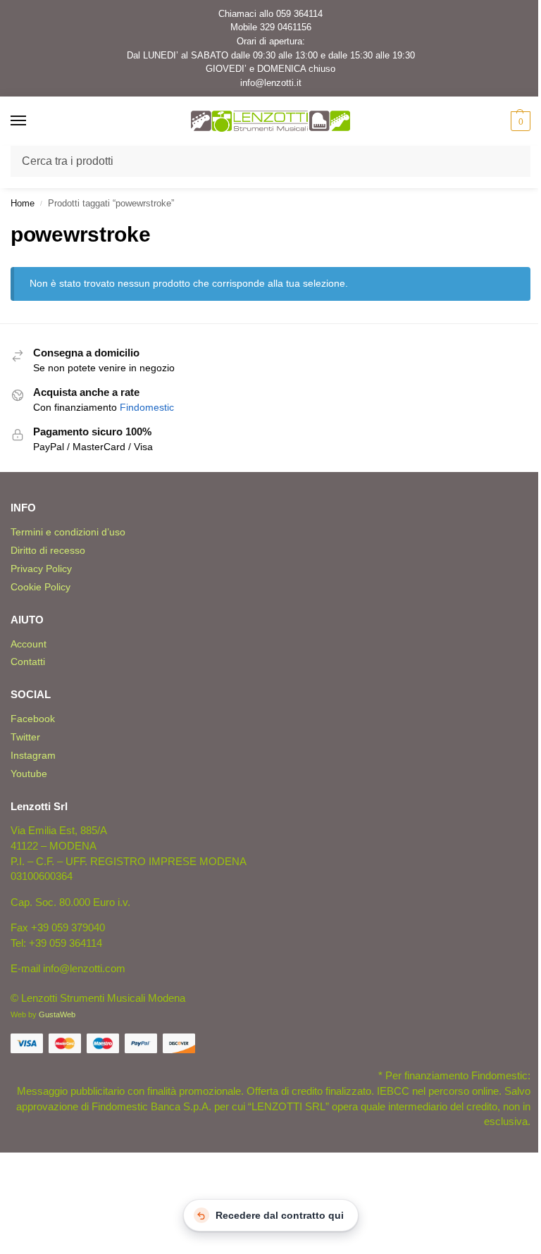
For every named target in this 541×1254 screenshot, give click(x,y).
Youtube (29, 773)
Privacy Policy (41, 568)
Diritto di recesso (48, 550)
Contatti (28, 661)
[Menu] (32, 121)
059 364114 (299, 13)
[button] (518, 121)
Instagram (33, 755)
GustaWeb (57, 1014)
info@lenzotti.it (270, 82)
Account (28, 644)
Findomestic (147, 407)
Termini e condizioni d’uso (68, 532)
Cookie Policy (40, 586)
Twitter (25, 737)
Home (23, 203)
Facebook (33, 718)
